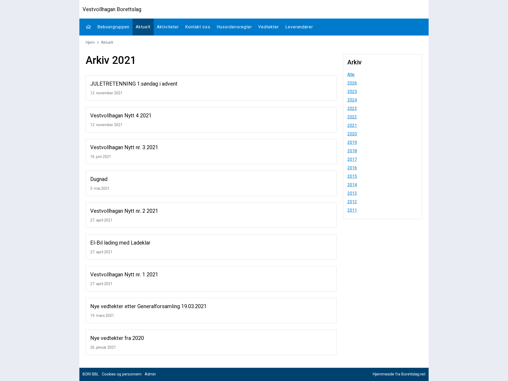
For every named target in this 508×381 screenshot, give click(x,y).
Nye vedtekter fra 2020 (117, 338)
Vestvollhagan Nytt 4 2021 (121, 115)
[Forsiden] (88, 27)
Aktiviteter (168, 26)
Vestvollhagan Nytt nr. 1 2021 (124, 274)
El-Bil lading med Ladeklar (120, 243)
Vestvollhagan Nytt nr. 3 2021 (124, 147)
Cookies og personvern (122, 374)
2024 (352, 100)
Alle (351, 74)
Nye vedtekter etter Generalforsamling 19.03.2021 (148, 306)
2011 (352, 210)
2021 (352, 125)
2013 (352, 193)
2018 (352, 150)
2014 (352, 184)
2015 (352, 176)
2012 (352, 201)
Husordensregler (234, 26)
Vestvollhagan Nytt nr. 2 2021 (124, 211)
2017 (352, 159)
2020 (352, 133)
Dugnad (98, 179)
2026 (352, 83)
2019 (352, 142)
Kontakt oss (197, 26)
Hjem (90, 42)
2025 (352, 91)
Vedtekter (268, 26)
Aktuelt (143, 26)
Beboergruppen (113, 26)
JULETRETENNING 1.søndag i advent (134, 84)
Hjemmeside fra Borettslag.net (399, 374)
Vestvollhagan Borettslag (112, 9)
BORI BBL (91, 374)
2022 (352, 116)
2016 (352, 167)
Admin (150, 374)
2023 (352, 108)
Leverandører (299, 26)
